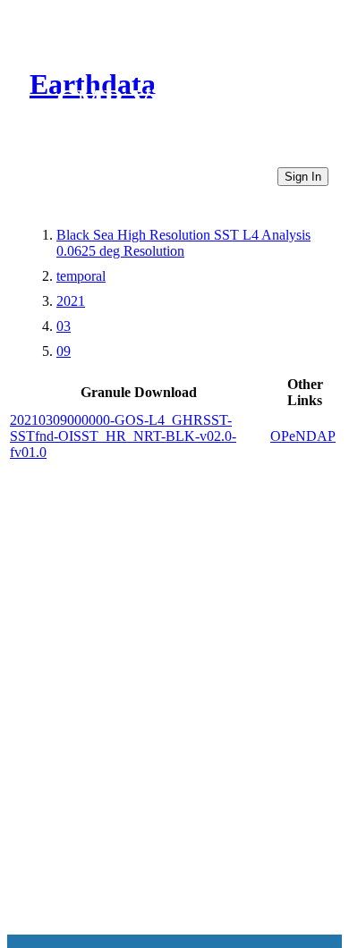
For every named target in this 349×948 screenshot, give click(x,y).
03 (63, 326)
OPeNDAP (303, 436)
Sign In (303, 176)
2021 (70, 301)
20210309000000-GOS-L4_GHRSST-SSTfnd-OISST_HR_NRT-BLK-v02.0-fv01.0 (123, 436)
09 (63, 351)
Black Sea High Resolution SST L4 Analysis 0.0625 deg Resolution (183, 242)
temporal (81, 276)
